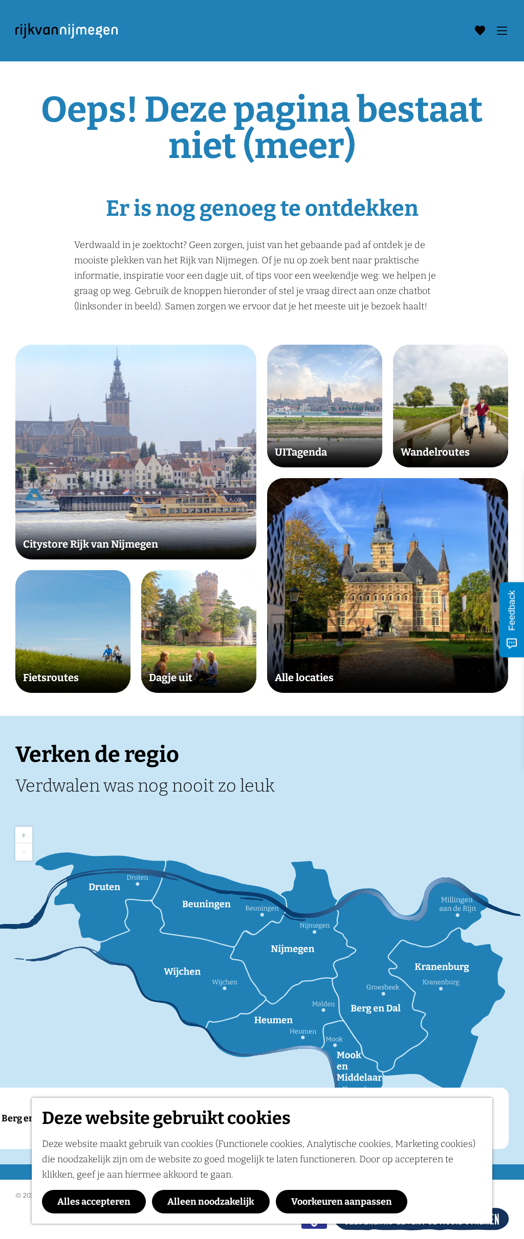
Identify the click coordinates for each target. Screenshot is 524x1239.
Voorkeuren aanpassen (341, 1201)
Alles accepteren (93, 1201)
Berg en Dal (26, 1118)
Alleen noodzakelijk (210, 1201)
